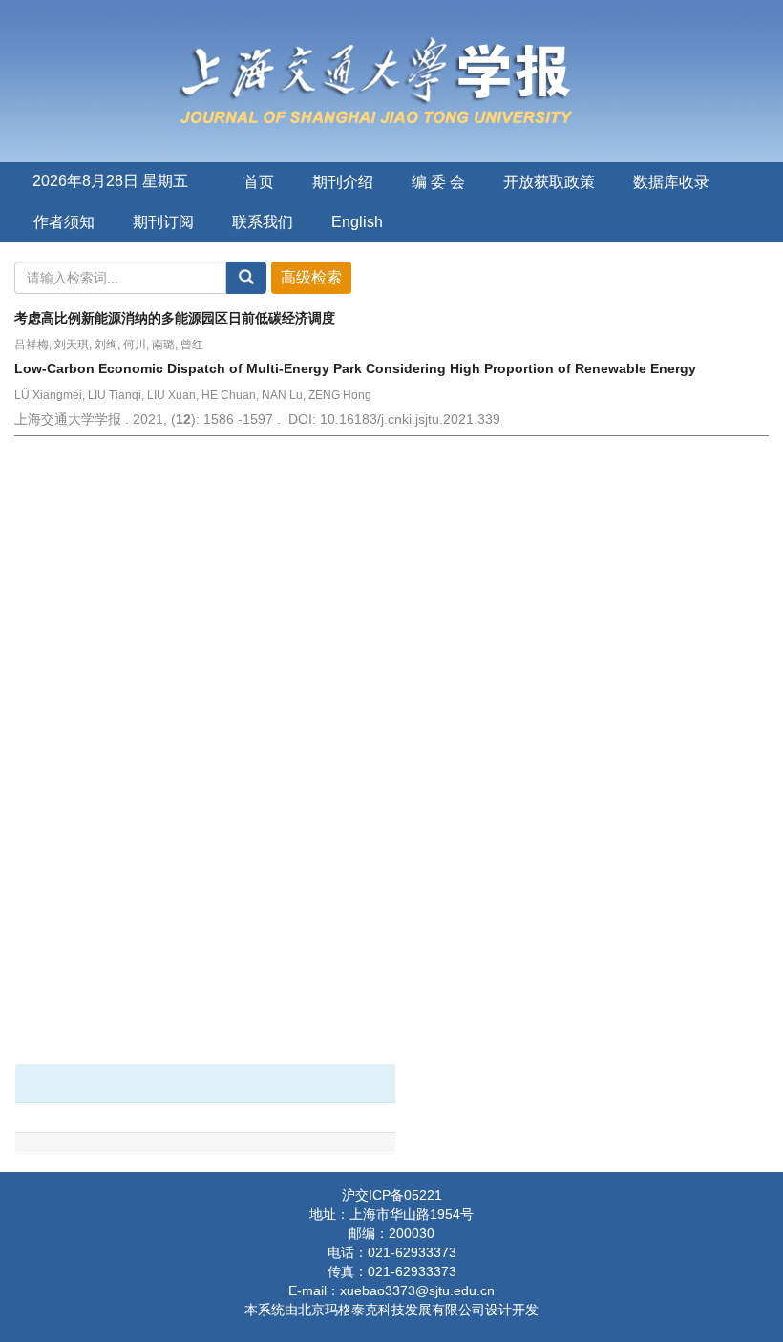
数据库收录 (671, 182)
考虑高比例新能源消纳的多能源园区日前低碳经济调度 (174, 317)
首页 (258, 182)
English (357, 222)
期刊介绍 (342, 182)
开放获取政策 (549, 182)
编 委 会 (438, 182)
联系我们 (262, 222)
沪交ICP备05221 (392, 1195)
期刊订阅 (163, 222)
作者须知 (64, 222)
